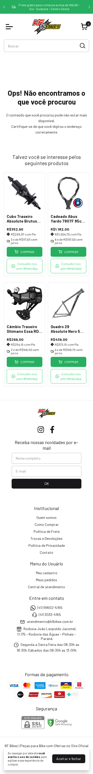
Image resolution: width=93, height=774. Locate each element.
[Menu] (10, 26)
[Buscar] (82, 45)
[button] (24, 266)
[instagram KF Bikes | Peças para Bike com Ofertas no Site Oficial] (41, 429)
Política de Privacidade (46, 545)
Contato (46, 552)
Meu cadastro (46, 573)
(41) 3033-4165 (50, 614)
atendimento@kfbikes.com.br (50, 622)
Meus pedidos (46, 580)
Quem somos (46, 517)
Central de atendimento (46, 587)
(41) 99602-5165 (50, 607)
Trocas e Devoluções (46, 538)
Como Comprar (47, 524)
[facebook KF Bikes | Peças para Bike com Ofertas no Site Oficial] (52, 429)
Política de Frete (47, 531)
